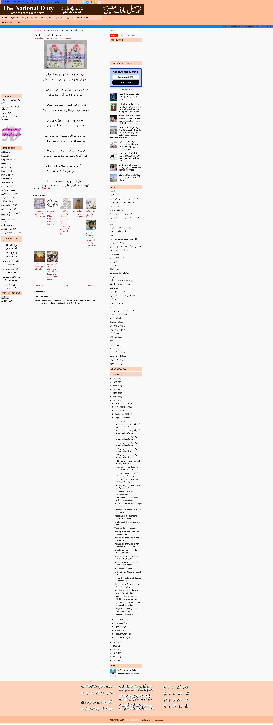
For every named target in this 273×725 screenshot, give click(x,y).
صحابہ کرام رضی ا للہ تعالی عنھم (123, 295)
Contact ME (82, 18)
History (4, 167)
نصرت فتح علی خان (9, 233)
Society (4, 179)
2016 (115, 653)
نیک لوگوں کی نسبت (118, 356)
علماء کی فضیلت (116, 303)
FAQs (17, 22)
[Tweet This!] (44, 188)
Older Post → (92, 285)
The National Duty (128, 670)
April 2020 (119, 627)
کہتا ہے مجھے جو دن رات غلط (39, 266)
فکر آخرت (114, 307)
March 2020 (120, 630)
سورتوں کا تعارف (8, 190)
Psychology (6, 175)
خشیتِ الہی (114, 254)
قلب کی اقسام (116, 318)
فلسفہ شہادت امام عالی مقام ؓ (122, 311)
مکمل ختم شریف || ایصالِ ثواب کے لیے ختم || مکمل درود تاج (129, 96)
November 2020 (122, 407)
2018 (115, 646)
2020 (115, 400)
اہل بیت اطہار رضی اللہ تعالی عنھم (124, 217)
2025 (115, 382)
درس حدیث (46, 2)
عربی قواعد (6, 197)
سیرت (34, 17)
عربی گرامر (60, 2)
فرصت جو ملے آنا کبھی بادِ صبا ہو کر (50, 35)
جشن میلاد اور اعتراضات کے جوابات (124, 243)
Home (4, 18)
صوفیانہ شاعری (7, 194)
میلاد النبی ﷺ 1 (116, 337)
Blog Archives (131, 35)
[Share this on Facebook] (42, 188)
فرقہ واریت (6, 113)
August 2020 (120, 418)
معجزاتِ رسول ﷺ (117, 322)
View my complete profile (128, 674)
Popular (113, 35)
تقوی (112, 235)
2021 (115, 397)
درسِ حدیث (59, 18)
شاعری (14, 17)
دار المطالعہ (45, 17)
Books (4, 156)
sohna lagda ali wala (123, 568)
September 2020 (122, 414)
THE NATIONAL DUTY (13, 2)
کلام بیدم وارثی (7, 209)
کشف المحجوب (7, 205)
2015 (115, 657)
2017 (115, 649)
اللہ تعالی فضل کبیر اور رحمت (122, 202)
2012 (115, 660)
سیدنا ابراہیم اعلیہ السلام (120, 284)
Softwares (5, 182)
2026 (115, 378)
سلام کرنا (113, 277)
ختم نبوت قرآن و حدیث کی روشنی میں (125, 246)
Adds (3, 152)
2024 (115, 386)
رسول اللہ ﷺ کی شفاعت (120, 273)
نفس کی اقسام (116, 348)
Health (4, 163)
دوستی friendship (117, 258)
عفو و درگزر (115, 299)
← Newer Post (39, 285)
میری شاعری (78, 30)
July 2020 (119, 421)
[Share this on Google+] (48, 188)
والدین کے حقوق (116, 363)
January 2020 (121, 637)
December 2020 (122, 403)
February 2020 (121, 634)
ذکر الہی (113, 262)
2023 (115, 389)
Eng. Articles (6, 160)
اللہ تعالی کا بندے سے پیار (119, 206)
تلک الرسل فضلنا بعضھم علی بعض (123, 239)
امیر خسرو (5, 186)
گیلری (70, 17)
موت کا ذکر (114, 333)
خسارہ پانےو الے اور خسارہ (120, 250)
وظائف (24, 17)
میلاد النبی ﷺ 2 (116, 341)
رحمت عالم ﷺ (115, 269)
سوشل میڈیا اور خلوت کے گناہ (122, 280)
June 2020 (119, 619)
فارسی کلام (6, 201)
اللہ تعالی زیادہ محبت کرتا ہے (125, 199)
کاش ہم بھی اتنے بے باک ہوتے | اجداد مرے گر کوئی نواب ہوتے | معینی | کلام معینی (52, 271)
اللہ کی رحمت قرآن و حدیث (121, 214)
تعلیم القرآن (32, 2)
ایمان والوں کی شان (118, 231)
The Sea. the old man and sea (127, 528)
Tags (121, 35)
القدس (112, 195)
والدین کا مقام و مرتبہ (118, 360)
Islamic (4, 171)
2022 (115, 393)
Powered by (120, 89)
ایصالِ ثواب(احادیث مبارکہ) (120, 228)
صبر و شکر (114, 288)
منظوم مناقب (6, 225)
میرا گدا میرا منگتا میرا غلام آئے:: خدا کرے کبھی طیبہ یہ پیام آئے (129, 177)
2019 (115, 642)
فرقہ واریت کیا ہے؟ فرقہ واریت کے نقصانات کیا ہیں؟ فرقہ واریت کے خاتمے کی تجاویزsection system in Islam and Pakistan (125, 132)
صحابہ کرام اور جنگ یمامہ (120, 292)
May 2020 (119, 623)
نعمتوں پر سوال (116, 345)
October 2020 (121, 410)
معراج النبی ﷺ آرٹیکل (118, 326)
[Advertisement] (65, 373)
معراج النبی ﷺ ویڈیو (118, 329)
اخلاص (112, 191)
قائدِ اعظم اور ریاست (118, 314)
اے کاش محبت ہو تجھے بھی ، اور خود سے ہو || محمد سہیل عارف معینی (91, 240)
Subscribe (126, 82)
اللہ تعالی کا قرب (117, 210)
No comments (66, 38)
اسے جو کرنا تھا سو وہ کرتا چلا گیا (90, 213)
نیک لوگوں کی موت (117, 352)
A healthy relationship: (123, 615)
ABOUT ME (7, 22)
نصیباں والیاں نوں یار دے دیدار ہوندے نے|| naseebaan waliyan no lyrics (130, 167)
